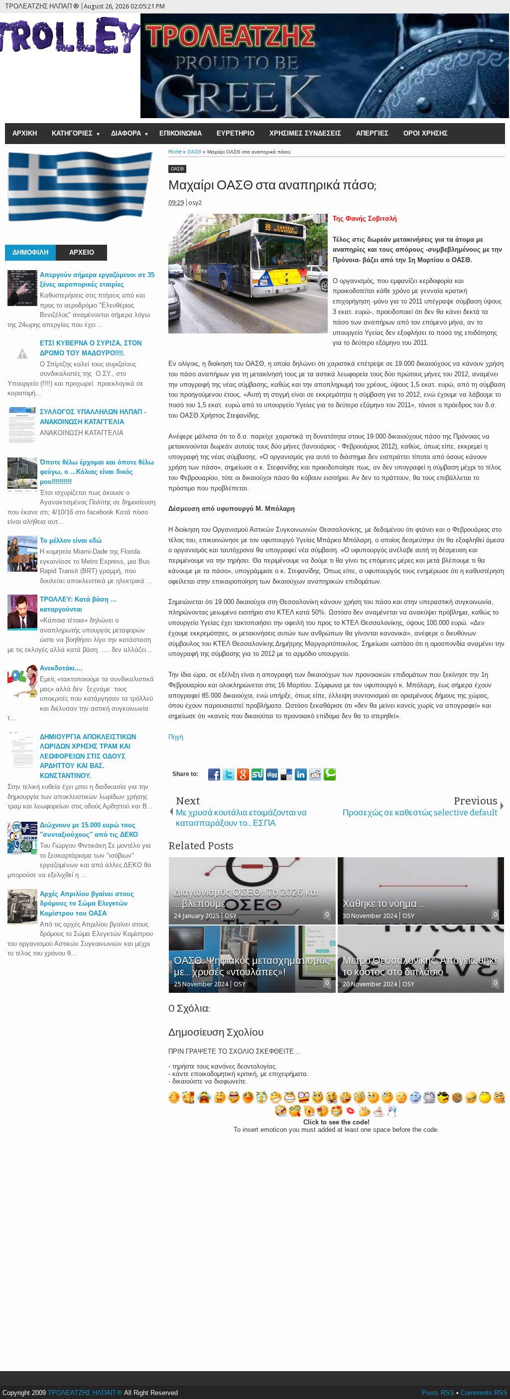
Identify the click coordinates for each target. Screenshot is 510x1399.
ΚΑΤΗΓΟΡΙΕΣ (72, 133)
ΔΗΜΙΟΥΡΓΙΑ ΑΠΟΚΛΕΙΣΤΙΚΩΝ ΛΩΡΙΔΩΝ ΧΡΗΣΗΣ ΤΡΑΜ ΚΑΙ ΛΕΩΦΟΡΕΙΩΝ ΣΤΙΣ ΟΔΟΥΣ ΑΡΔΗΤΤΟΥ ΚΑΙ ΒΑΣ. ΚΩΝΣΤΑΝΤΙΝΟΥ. (88, 756)
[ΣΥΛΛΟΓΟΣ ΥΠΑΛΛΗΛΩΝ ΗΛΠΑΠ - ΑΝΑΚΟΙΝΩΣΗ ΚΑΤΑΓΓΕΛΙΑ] (22, 441)
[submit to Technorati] (330, 774)
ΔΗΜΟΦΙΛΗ (30, 252)
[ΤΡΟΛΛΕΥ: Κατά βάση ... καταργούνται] (22, 628)
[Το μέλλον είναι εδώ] (22, 569)
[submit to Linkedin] (301, 774)
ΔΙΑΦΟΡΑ (126, 133)
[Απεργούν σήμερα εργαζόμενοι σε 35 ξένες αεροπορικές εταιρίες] (22, 304)
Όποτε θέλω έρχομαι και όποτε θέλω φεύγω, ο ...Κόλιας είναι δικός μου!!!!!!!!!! (97, 472)
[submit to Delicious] (286, 774)
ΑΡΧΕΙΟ (81, 252)
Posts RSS (438, 1393)
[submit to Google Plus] (243, 774)
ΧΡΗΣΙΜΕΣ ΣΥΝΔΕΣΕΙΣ (305, 133)
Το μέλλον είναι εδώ (71, 540)
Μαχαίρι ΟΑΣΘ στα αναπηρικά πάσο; (272, 185)
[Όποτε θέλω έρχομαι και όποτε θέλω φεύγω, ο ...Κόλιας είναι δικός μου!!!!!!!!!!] (22, 491)
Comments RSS (484, 1393)
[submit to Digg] (272, 774)
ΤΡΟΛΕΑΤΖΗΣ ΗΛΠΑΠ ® (85, 1393)
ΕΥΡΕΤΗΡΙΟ (236, 133)
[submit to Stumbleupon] (257, 774)
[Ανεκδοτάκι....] (22, 697)
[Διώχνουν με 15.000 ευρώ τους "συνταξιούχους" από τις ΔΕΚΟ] (22, 854)
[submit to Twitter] (229, 774)
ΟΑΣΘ (177, 168)
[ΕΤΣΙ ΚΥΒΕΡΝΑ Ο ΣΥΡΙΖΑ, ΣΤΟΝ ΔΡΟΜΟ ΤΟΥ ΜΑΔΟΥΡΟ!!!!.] (22, 366)
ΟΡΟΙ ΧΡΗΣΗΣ (425, 133)
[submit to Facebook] (214, 774)
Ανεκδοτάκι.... (61, 668)
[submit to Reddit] (315, 774)
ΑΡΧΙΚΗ (24, 133)
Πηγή (175, 737)
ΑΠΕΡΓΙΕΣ (372, 133)
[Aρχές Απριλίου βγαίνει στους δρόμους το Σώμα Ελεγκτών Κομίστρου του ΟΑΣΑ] (22, 923)
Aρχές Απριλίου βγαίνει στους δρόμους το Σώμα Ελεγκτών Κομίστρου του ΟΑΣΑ (87, 903)
